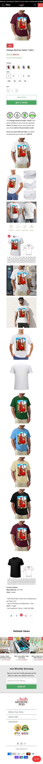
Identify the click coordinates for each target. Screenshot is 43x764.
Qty (7, 86)
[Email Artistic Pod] (24, 744)
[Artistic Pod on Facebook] (17, 744)
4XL (15, 81)
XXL (29, 76)
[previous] (8, 25)
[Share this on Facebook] (16, 616)
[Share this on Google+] (26, 616)
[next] (35, 25)
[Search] (35, 5)
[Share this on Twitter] (11, 616)
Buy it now (21, 102)
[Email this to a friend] (31, 616)
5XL (20, 81)
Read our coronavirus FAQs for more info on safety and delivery (21, 1)
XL (23, 76)
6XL (25, 81)
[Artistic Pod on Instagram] (21, 744)
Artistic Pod (23, 749)
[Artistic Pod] (21, 5)
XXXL (9, 81)
